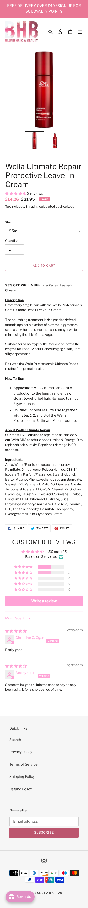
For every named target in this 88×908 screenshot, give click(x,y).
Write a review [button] (44, 601)
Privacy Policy (20, 752)
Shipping (32, 206)
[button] (16, 194)
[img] (16, 631)
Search (15, 740)
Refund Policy (20, 789)
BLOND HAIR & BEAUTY (50, 893)
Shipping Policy (22, 777)
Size (8, 222)
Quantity (11, 241)
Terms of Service (23, 764)
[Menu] (80, 31)
